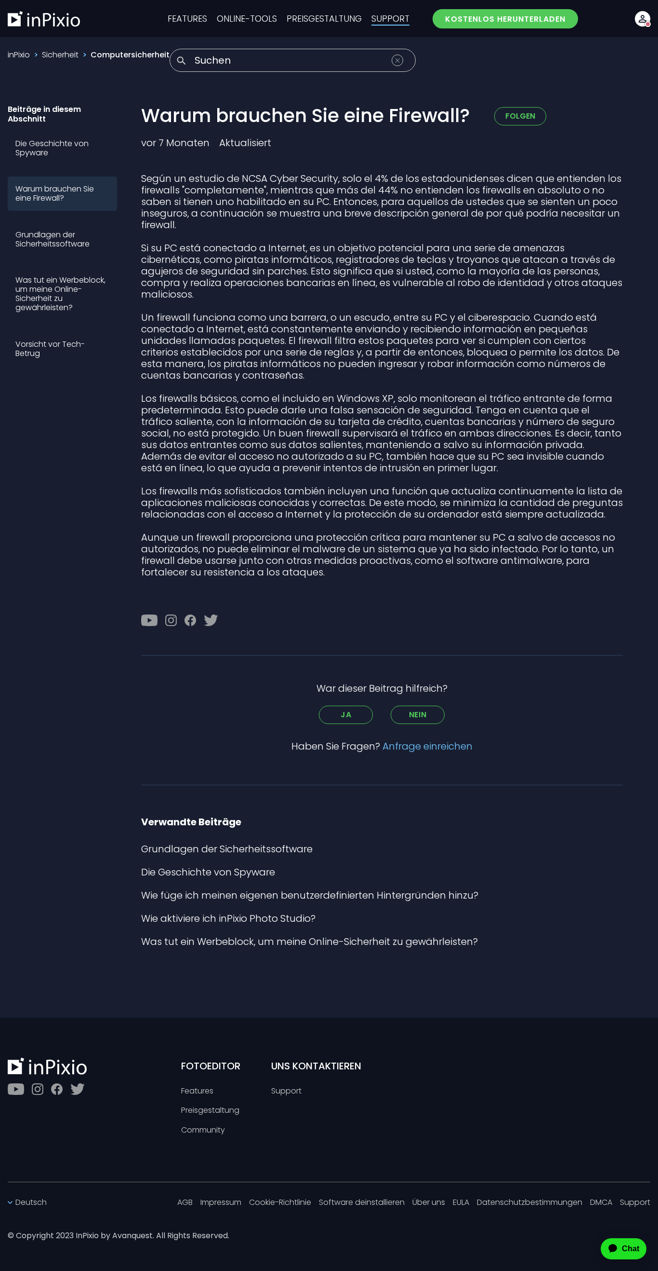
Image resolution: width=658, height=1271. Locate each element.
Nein (418, 714)
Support (286, 1091)
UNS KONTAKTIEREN (316, 1066)
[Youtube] (149, 620)
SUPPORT (390, 19)
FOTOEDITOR (210, 1066)
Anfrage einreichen (427, 746)
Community (203, 1130)
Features (197, 1091)
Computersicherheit (130, 54)
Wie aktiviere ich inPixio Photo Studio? (228, 918)
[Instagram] (171, 620)
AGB (185, 1203)
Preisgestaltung (210, 1111)
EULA (461, 1203)
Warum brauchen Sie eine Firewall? (54, 193)
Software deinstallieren (362, 1203)
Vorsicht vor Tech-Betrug (50, 349)
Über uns (428, 1203)
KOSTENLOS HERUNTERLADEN (505, 19)
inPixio (19, 54)
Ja (346, 714)
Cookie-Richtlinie (280, 1203)
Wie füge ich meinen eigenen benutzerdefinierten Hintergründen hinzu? (309, 895)
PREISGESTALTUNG (324, 19)
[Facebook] (190, 620)
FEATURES (187, 19)
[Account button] (642, 19)
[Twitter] (211, 620)
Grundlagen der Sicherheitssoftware (52, 239)
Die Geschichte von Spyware (52, 148)
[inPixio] (44, 18)
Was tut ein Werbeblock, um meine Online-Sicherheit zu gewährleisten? (60, 294)
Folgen (520, 116)
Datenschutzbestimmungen (529, 1203)
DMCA (601, 1203)
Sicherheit (60, 54)
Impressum (220, 1203)
